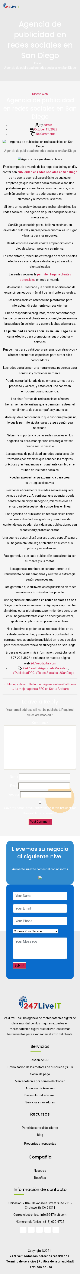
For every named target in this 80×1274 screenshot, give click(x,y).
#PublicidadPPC (24, 672)
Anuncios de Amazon (40, 1088)
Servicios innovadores (40, 1102)
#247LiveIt (29, 668)
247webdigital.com (43, 663)
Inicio (37, 63)
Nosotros (40, 1170)
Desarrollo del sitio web (40, 1095)
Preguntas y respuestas (40, 1143)
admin (48, 125)
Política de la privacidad (55, 1261)
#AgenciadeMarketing (53, 668)
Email (14, 785)
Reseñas (40, 1177)
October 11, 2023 (45, 129)
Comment (40, 722)
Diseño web (40, 94)
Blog (40, 1135)
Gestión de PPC (40, 1060)
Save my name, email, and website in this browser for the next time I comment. (40, 810)
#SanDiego (66, 672)
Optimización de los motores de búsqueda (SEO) (40, 1067)
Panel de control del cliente (40, 1127)
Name (14, 776)
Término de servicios (21, 1261)
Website (14, 794)
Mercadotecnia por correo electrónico (40, 1081)
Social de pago (40, 1074)
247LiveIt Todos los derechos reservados (39, 1256)
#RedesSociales (47, 672)
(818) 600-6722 (53, 1221)
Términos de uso (40, 1267)
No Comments (45, 134)
